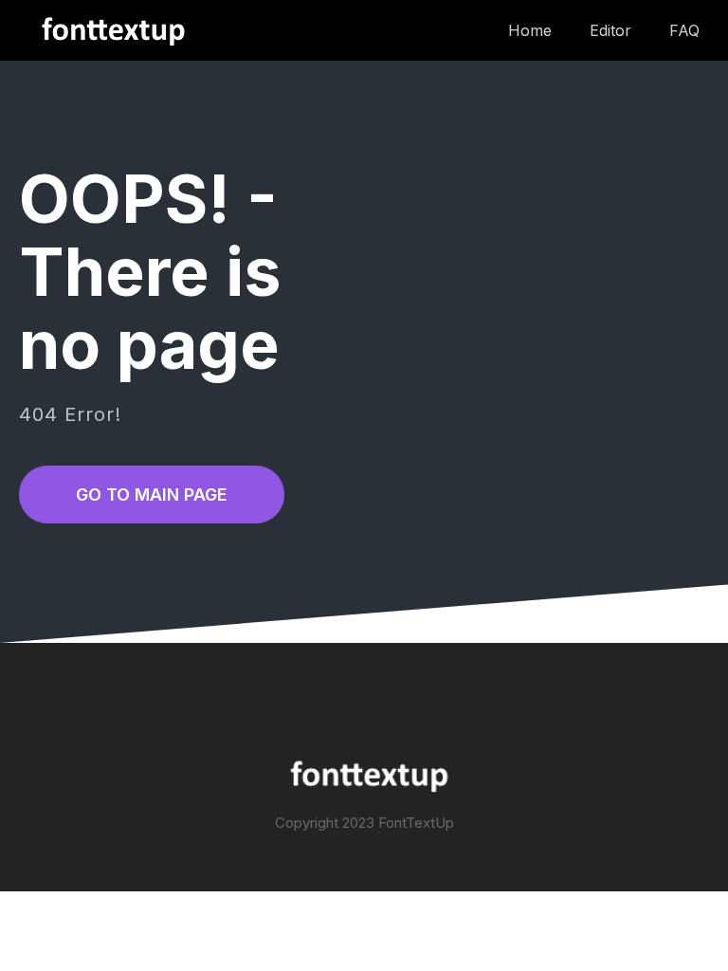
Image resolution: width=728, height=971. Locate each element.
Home (530, 30)
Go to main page (152, 494)
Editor (610, 30)
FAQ (684, 30)
